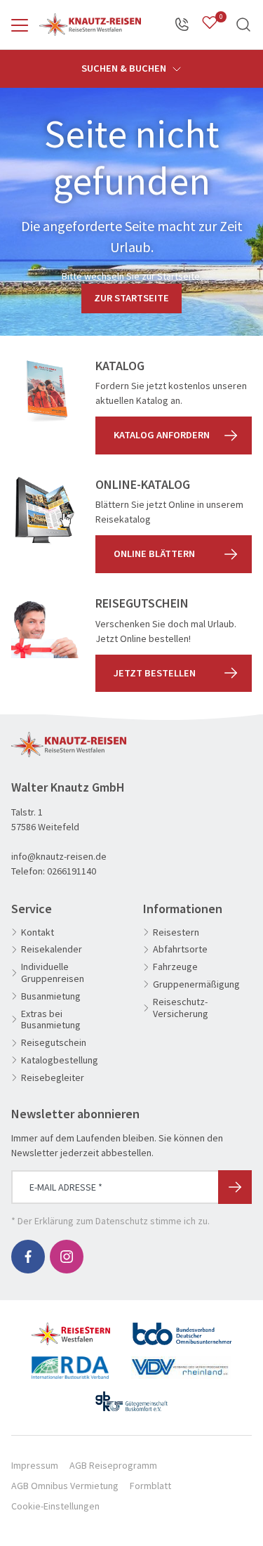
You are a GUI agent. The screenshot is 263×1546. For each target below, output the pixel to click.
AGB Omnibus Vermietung (65, 1485)
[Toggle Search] (243, 24)
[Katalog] (45, 392)
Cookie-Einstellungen (55, 1506)
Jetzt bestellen (155, 673)
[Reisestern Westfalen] (70, 1328)
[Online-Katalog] (45, 510)
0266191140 (71, 871)
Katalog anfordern (162, 434)
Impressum (34, 1465)
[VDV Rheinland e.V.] (181, 1362)
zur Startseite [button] (131, 297)
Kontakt (37, 932)
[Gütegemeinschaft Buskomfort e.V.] (131, 1396)
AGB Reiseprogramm (113, 1465)
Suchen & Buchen (124, 68)
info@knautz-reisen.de (59, 856)
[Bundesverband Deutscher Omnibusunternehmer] (182, 1328)
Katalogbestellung (59, 1060)
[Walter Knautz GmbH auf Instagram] (66, 1256)
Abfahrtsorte (180, 949)
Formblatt (150, 1485)
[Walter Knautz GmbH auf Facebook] (28, 1256)
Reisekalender (51, 949)
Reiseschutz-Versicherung (180, 1008)
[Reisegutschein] (45, 629)
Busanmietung (51, 996)
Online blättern (154, 553)
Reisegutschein (53, 1043)
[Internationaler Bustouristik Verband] (70, 1362)
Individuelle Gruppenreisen (52, 973)
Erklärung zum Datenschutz (91, 1220)
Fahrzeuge (175, 967)
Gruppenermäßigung (196, 984)
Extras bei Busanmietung (51, 1020)
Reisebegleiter (52, 1078)
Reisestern (176, 932)
